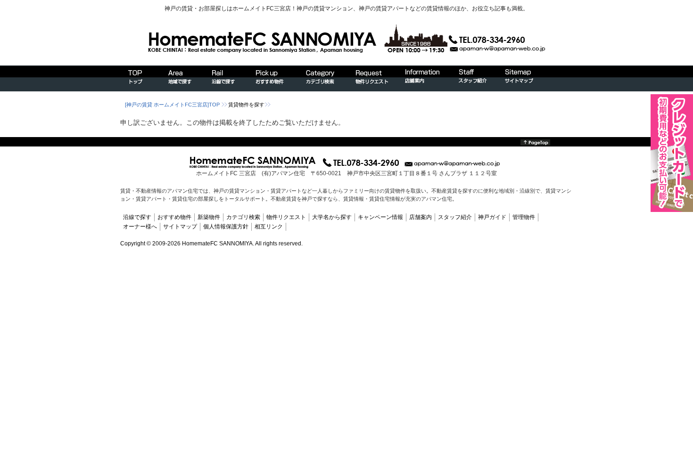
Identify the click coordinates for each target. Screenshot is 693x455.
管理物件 (523, 217)
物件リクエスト (286, 217)
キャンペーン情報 (380, 217)
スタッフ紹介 (455, 217)
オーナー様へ (140, 226)
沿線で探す (137, 217)
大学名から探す (332, 217)
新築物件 (209, 217)
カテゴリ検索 (243, 217)
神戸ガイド (492, 217)
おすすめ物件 (174, 217)
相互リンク (269, 226)
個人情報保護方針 (225, 226)
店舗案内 (420, 217)
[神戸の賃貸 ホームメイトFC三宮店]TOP (172, 104)
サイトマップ (180, 226)
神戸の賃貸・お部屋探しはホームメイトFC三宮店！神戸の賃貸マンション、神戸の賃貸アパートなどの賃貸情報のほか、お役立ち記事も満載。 (346, 8)
